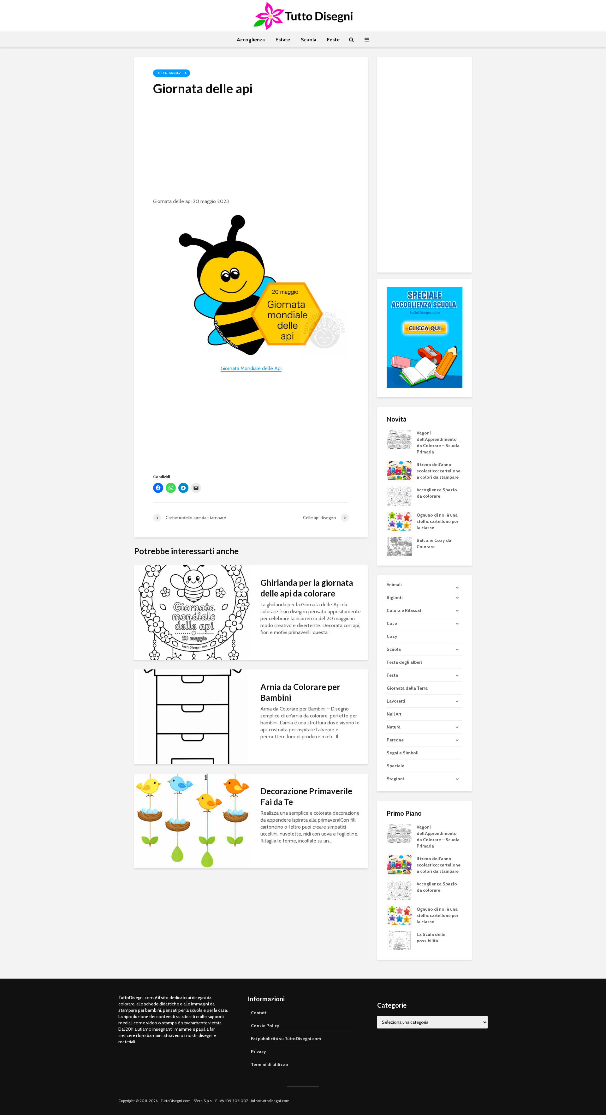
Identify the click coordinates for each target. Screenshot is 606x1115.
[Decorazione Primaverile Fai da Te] (192, 821)
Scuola (308, 40)
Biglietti (395, 597)
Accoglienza (251, 40)
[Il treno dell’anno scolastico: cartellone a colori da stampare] (399, 470)
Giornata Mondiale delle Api (251, 368)
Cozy (392, 636)
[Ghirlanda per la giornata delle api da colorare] (192, 612)
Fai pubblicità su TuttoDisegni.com (286, 1038)
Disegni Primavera (172, 73)
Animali (394, 584)
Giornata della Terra (407, 688)
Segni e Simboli (403, 753)
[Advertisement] (251, 149)
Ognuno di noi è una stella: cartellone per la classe (437, 521)
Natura (394, 727)
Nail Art (394, 714)
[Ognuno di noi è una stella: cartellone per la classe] (399, 521)
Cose (392, 623)
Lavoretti (396, 701)
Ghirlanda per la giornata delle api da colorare (306, 588)
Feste (333, 40)
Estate (283, 40)
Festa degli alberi (404, 662)
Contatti (259, 1013)
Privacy (258, 1051)
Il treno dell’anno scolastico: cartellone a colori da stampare (438, 471)
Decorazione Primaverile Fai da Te (306, 796)
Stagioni (395, 779)
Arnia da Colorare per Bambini (300, 692)
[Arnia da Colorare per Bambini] (192, 716)
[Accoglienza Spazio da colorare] (399, 495)
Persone (395, 740)
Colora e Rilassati (405, 610)
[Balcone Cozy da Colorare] (399, 546)
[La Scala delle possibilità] (399, 940)
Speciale (395, 766)
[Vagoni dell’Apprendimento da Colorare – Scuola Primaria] (399, 438)
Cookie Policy (265, 1025)
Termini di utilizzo (269, 1064)
